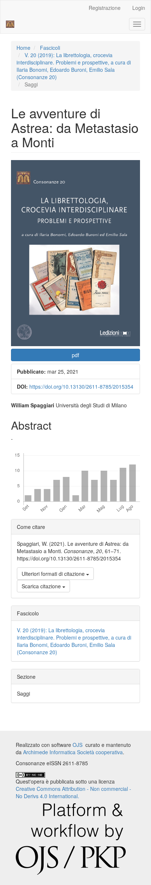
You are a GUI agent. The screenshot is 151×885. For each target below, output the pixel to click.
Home (23, 47)
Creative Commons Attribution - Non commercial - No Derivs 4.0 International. (73, 792)
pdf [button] (75, 355)
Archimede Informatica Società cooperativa (73, 752)
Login (138, 7)
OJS (77, 744)
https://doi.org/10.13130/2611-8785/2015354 (81, 386)
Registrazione (105, 7)
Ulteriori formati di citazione (54, 573)
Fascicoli (50, 47)
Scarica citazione (42, 586)
